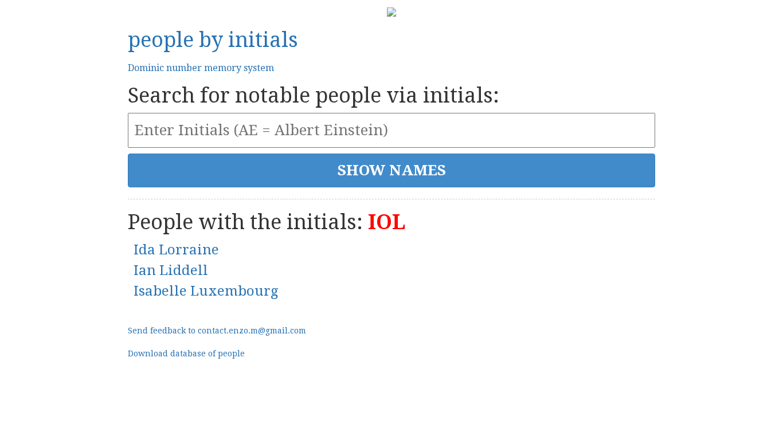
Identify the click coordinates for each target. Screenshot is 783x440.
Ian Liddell (171, 270)
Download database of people (186, 353)
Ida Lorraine (176, 250)
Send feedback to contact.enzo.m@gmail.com (217, 330)
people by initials (213, 40)
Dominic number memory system (201, 67)
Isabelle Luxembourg (206, 291)
